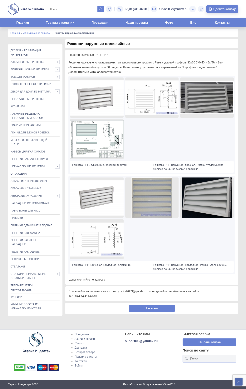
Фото (169, 22)
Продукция (99, 22)
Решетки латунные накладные (24, 242)
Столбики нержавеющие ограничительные (28, 275)
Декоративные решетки (27, 98)
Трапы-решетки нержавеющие (21, 287)
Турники (16, 297)
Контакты (222, 22)
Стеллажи (18, 266)
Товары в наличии (60, 22)
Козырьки (18, 106)
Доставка (81, 347)
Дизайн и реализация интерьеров (26, 52)
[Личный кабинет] (192, 9)
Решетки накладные (25, 251)
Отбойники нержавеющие (29, 181)
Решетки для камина (25, 233)
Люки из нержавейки (26, 125)
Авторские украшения (26, 195)
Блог (194, 22)
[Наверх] (239, 382)
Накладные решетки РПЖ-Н (30, 203)
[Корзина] (201, 9)
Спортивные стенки (25, 259)
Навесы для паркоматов (28, 151)
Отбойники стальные (26, 188)
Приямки (17, 218)
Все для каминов (23, 76)
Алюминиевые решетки (36, 33)
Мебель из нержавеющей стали (29, 142)
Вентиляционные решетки (30, 69)
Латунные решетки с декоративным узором (27, 115)
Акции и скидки (85, 338)
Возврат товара (85, 352)
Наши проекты (136, 22)
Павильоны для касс (25, 210)
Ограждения (19, 173)
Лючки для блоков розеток (30, 132)
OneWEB (169, 384)
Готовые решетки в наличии (31, 84)
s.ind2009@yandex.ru (141, 341)
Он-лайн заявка (210, 342)
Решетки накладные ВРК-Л (29, 158)
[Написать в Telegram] (109, 9)
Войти (78, 365)
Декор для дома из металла (31, 91)
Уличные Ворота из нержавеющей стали (26, 306)
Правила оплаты (86, 356)
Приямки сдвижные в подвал (31, 225)
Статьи (79, 343)
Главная (22, 22)
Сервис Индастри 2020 (23, 384)
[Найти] (100, 9)
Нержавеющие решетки (28, 166)
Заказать (152, 308)
